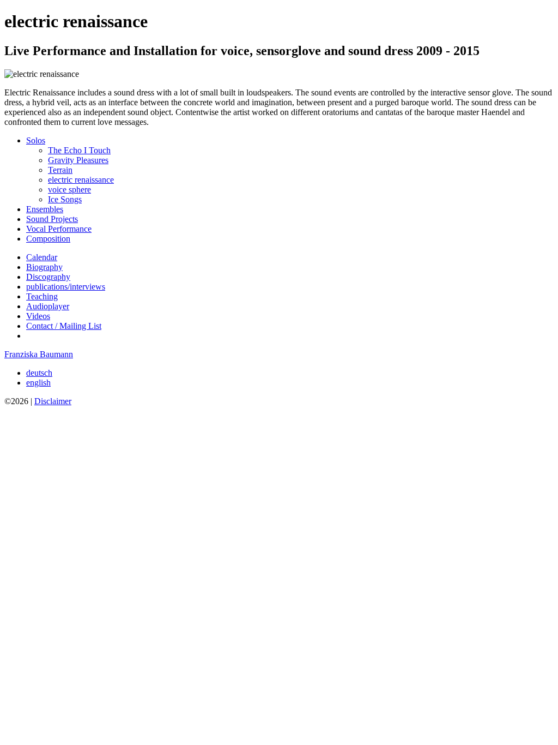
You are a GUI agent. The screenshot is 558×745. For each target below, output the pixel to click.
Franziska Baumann (38, 354)
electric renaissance (81, 179)
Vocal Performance (59, 228)
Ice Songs (65, 199)
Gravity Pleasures (78, 160)
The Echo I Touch (79, 150)
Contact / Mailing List (63, 326)
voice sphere (69, 189)
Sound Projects (52, 219)
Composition (48, 238)
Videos (38, 316)
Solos (35, 140)
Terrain (60, 170)
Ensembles (44, 209)
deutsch (39, 372)
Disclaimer (52, 401)
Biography (44, 267)
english (38, 382)
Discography (48, 276)
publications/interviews (65, 286)
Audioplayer (47, 306)
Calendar (41, 257)
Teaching (42, 296)
